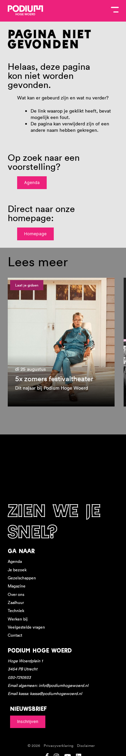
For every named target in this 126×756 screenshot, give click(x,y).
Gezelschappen (22, 578)
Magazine (17, 586)
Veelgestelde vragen (26, 627)
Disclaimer (86, 745)
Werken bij (18, 619)
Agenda (32, 182)
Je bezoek (17, 570)
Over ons (16, 594)
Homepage (35, 233)
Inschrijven (27, 721)
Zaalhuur (16, 602)
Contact (15, 635)
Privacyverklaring (58, 745)
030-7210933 (19, 677)
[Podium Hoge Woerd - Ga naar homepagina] (25, 11)
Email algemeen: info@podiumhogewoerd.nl (48, 685)
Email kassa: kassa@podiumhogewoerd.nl (45, 693)
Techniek (16, 610)
